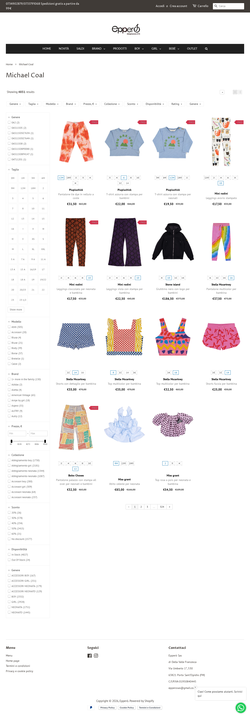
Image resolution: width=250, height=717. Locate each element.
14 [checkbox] (33, 218)
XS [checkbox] (33, 238)
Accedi (160, 6)
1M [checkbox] (22, 178)
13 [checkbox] (22, 218)
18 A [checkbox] (23, 279)
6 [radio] (75, 183)
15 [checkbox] (43, 218)
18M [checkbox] (33, 188)
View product (76, 146)
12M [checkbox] (23, 188)
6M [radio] (164, 177)
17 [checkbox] (43, 269)
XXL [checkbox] (43, 249)
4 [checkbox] (23, 198)
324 (162, 506)
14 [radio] (127, 183)
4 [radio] (90, 177)
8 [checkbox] (23, 208)
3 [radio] (83, 177)
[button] (235, 92)
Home (9, 64)
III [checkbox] (43, 228)
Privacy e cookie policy (19, 671)
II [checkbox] (33, 228)
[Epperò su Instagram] (96, 656)
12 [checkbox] (12, 218)
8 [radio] (131, 177)
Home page (12, 661)
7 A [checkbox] (22, 259)
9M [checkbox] (12, 188)
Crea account (178, 6)
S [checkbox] (43, 238)
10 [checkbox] (33, 208)
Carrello (203, 6)
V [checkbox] (23, 238)
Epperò (124, 701)
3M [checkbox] (33, 178)
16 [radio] (231, 277)
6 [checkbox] (43, 198)
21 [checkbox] (33, 289)
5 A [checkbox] (12, 259)
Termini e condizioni (18, 666)
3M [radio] (157, 177)
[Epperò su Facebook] (89, 656)
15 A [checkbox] (23, 269)
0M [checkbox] (12, 178)
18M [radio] (68, 177)
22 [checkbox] (43, 289)
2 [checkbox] (43, 188)
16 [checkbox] (12, 228)
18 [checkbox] (12, 279)
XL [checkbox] (33, 249)
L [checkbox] (22, 249)
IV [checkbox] (13, 238)
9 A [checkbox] (33, 259)
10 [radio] (138, 177)
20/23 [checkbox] (23, 289)
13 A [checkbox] (12, 269)
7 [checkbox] (12, 208)
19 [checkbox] (33, 279)
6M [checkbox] (43, 178)
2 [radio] (76, 177)
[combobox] (228, 6)
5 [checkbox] (33, 198)
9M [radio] (116, 463)
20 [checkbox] (12, 289)
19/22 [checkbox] (43, 279)
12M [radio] (61, 177)
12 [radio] (120, 183)
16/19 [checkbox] (33, 269)
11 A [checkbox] (43, 259)
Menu (9, 655)
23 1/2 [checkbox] (23, 299)
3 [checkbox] (12, 198)
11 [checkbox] (43, 208)
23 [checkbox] (12, 299)
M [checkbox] (13, 249)
